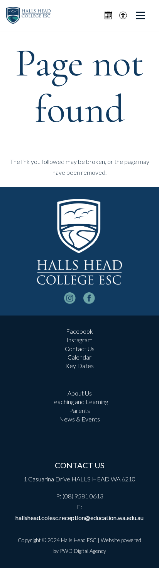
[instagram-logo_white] (70, 298)
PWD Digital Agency (83, 551)
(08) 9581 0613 (83, 496)
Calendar (79, 357)
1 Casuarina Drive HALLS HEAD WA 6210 (79, 479)
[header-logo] (28, 15)
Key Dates (79, 365)
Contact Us (80, 348)
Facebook (79, 331)
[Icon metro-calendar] (108, 15)
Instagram (79, 339)
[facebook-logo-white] (89, 298)
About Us (80, 393)
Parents (79, 410)
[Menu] (140, 15)
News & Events (79, 419)
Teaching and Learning (79, 401)
